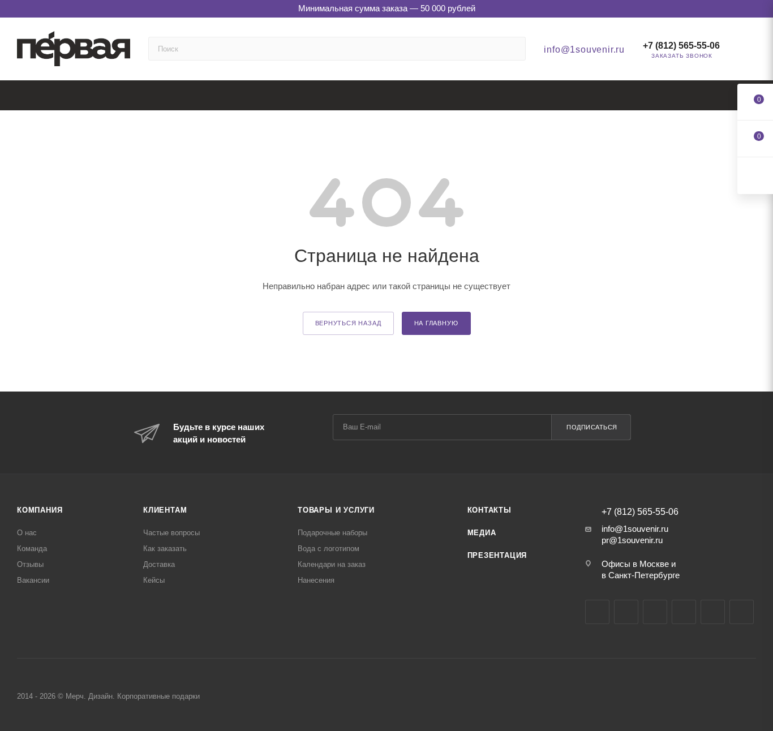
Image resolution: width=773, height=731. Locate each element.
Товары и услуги (336, 510)
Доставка (159, 564)
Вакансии (33, 580)
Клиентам (165, 510)
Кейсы (154, 580)
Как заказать (165, 548)
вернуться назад (348, 323)
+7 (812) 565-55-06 (681, 45)
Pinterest (741, 612)
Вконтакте (597, 612)
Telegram (626, 612)
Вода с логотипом (328, 548)
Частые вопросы (171, 532)
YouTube (655, 612)
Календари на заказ (332, 564)
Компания (39, 510)
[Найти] (512, 49)
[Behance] (684, 612)
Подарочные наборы (332, 532)
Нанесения (316, 580)
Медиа (481, 532)
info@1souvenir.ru (584, 49)
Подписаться (591, 427)
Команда (32, 548)
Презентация (497, 555)
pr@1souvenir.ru (632, 540)
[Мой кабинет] (751, 51)
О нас (27, 532)
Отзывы (30, 564)
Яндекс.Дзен (713, 612)
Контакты (489, 510)
